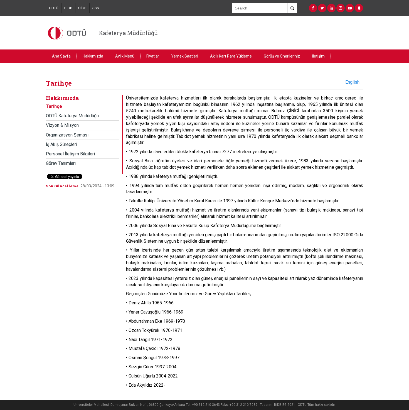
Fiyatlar (152, 56)
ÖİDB (82, 8)
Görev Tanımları (61, 163)
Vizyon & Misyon (62, 125)
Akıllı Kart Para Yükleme (231, 56)
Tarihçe (54, 106)
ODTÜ (53, 8)
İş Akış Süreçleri (61, 144)
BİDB (68, 8)
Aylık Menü (124, 56)
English (352, 82)
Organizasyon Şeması (67, 135)
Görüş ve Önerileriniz (282, 56)
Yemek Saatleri (184, 56)
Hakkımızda (93, 56)
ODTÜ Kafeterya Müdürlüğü (72, 115)
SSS (95, 8)
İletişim (318, 56)
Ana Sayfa (61, 56)
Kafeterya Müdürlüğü (128, 32)
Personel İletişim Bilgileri (70, 153)
